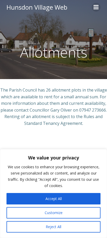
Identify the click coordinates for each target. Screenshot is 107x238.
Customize (54, 212)
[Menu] (96, 7)
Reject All (53, 226)
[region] (53, 193)
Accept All (53, 198)
